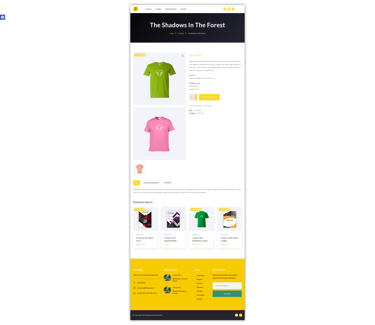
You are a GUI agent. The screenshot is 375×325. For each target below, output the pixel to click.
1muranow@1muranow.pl (145, 288)
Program (200, 279)
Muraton (200, 283)
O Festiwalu (200, 275)
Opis (136, 183)
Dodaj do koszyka (209, 97)
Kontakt (199, 299)
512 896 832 (141, 283)
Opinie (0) (167, 183)
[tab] (137, 182)
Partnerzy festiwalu (200, 289)
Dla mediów (201, 295)
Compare (209, 106)
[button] (2, 17)
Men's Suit (200, 113)
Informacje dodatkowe (151, 183)
